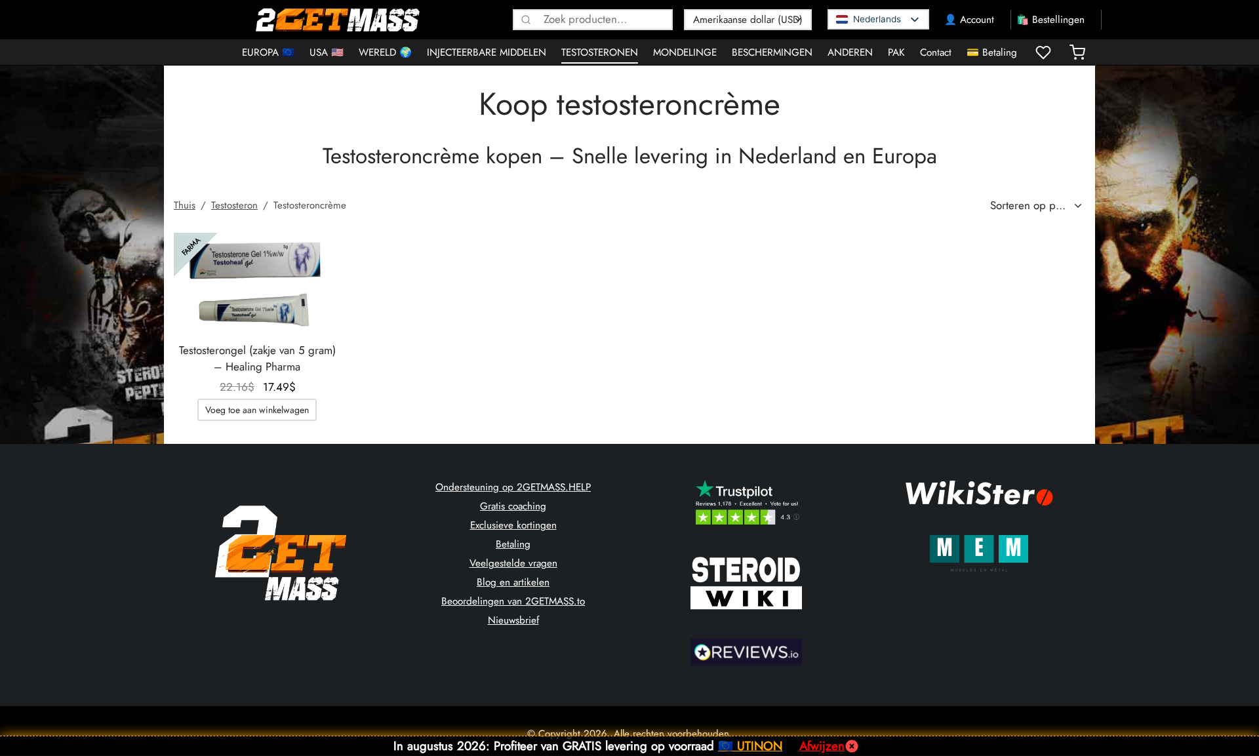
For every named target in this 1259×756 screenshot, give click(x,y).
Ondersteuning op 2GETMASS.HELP (513, 487)
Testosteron (234, 205)
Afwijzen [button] (822, 746)
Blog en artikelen (513, 582)
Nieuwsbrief (513, 620)
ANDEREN (850, 52)
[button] (257, 410)
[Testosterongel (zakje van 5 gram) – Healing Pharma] (257, 282)
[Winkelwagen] (1077, 52)
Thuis (184, 205)
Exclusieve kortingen (513, 525)
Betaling (513, 544)
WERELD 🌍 (385, 52)
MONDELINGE (685, 52)
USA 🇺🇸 (327, 52)
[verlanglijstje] (1044, 52)
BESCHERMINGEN (772, 52)
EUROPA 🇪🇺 (268, 52)
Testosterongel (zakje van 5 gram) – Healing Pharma (257, 358)
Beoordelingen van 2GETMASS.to (513, 601)
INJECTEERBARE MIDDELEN (486, 52)
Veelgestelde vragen (513, 563)
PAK (896, 52)
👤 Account (969, 19)
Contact (935, 52)
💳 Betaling (992, 52)
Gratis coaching (513, 506)
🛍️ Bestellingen (1050, 19)
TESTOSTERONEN (599, 52)
